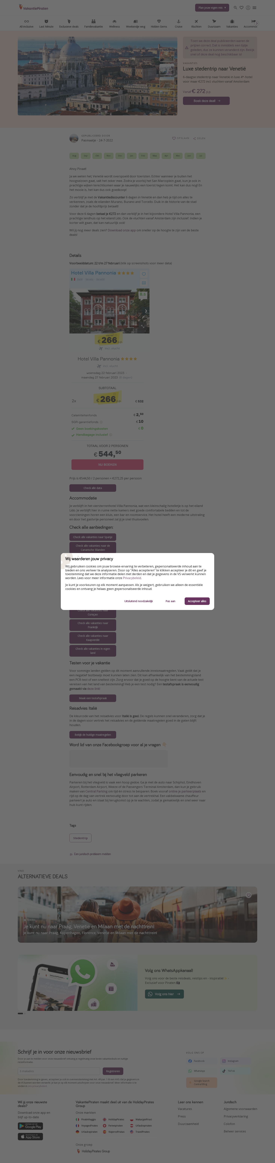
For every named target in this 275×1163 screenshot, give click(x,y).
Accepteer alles (197, 601)
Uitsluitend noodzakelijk (138, 601)
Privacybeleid (132, 578)
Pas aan (170, 601)
